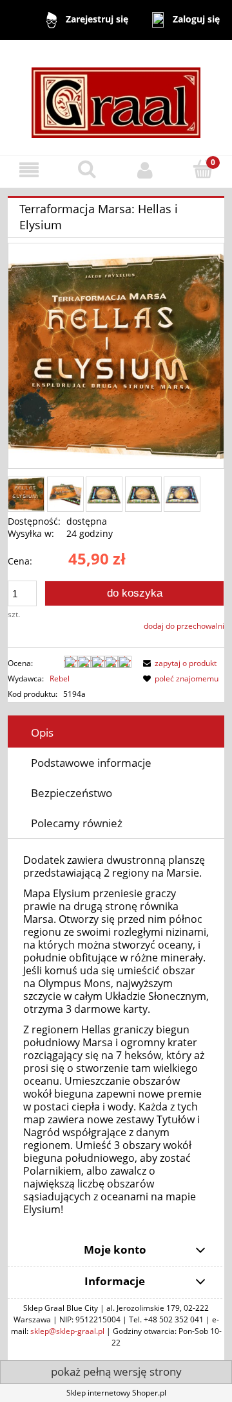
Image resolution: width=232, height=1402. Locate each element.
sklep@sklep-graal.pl (67, 1331)
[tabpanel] (116, 1035)
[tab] (116, 732)
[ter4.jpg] (182, 494)
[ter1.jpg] (26, 494)
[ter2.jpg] (104, 494)
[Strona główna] (116, 96)
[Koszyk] (203, 169)
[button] (29, 170)
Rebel (60, 678)
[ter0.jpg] (65, 494)
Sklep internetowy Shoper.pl (116, 1392)
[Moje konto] (145, 170)
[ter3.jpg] (143, 494)
